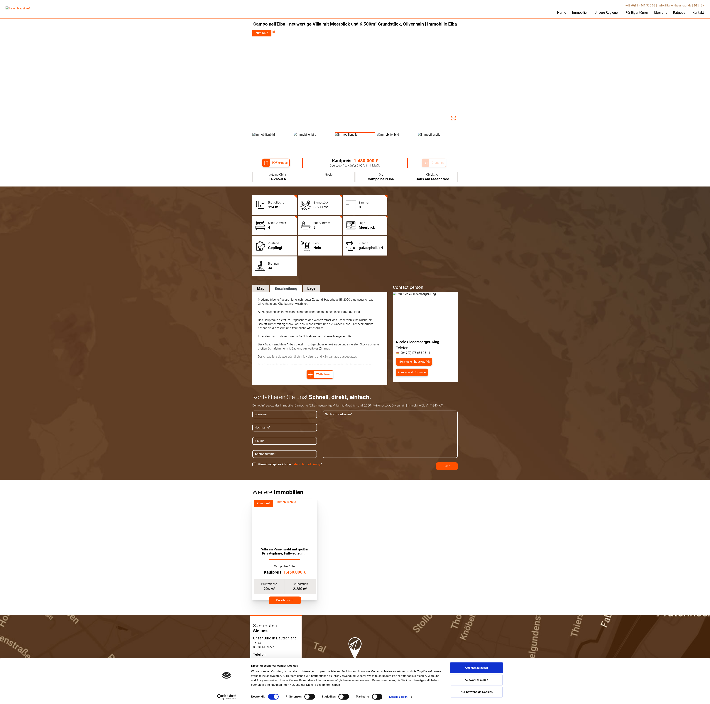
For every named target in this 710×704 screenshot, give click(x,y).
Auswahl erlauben (476, 679)
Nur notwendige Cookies (477, 691)
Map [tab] (260, 288)
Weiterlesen (323, 374)
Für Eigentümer (637, 12)
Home (561, 12)
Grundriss (438, 162)
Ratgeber (680, 12)
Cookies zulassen (476, 667)
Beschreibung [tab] (286, 288)
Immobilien (580, 12)
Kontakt (698, 12)
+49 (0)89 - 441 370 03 (640, 5)
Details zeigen (398, 696)
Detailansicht (284, 600)
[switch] (309, 697)
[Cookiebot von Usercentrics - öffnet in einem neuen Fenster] (226, 697)
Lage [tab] (311, 288)
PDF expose (280, 162)
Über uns (660, 12)
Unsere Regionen (607, 12)
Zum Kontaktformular (412, 372)
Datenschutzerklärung (305, 464)
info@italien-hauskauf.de (674, 5)
